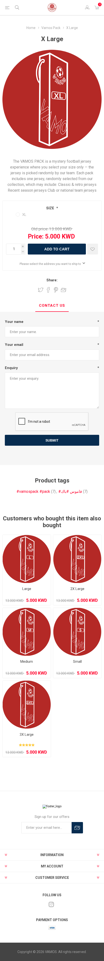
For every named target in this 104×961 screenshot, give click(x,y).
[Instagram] (51, 904)
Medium (26, 661)
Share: (52, 280)
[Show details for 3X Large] (27, 705)
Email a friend (63, 289)
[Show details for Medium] (27, 632)
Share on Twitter (40, 289)
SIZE (50, 208)
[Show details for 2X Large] (77, 559)
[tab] (52, 306)
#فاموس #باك (70, 491)
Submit (52, 440)
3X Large (27, 734)
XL (24, 214)
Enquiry (11, 368)
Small (77, 661)
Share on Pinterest (56, 289)
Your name (14, 322)
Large (26, 589)
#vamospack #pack (33, 491)
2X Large (77, 589)
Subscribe (77, 827)
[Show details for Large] (27, 559)
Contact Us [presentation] (52, 305)
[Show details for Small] (77, 632)
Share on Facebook (48, 289)
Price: (36, 236)
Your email (14, 344)
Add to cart (56, 249)
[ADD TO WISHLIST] (92, 249)
